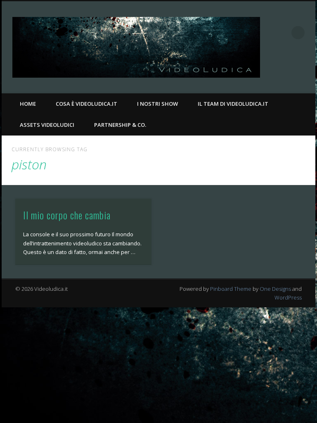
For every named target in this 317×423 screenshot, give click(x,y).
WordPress (288, 297)
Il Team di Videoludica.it (233, 103)
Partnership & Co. (120, 124)
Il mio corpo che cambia (67, 214)
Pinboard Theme (230, 288)
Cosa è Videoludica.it (86, 103)
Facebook (289, 70)
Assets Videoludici (47, 124)
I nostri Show (157, 103)
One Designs (275, 288)
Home (28, 103)
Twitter (306, 70)
